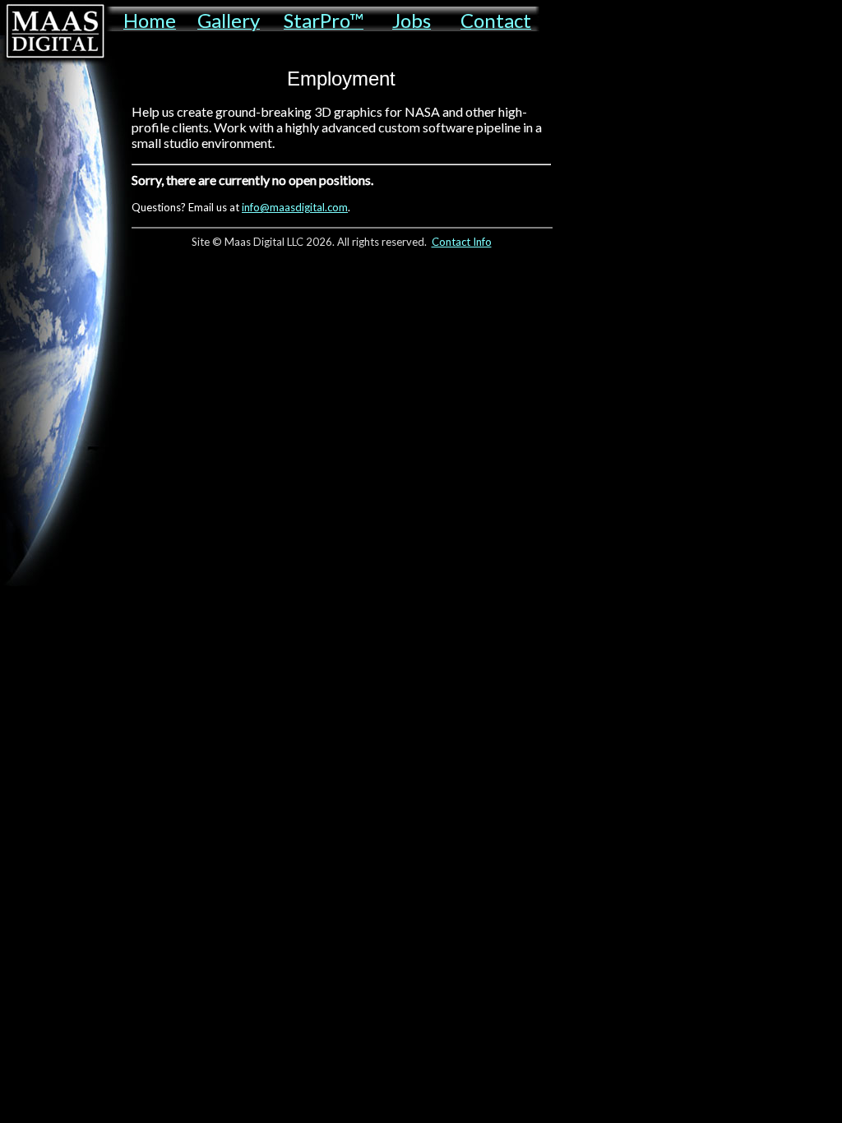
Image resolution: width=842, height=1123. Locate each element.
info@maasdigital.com (295, 207)
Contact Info (462, 241)
